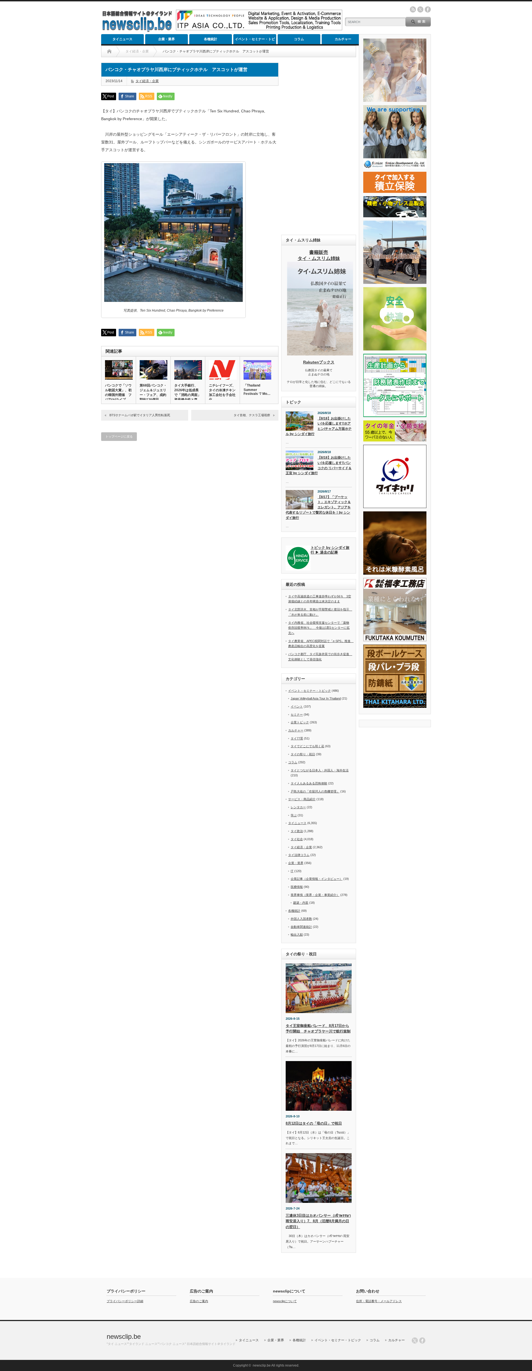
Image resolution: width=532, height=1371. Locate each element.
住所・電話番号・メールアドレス (379, 1301)
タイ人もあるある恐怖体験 (309, 783)
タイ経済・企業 (147, 81)
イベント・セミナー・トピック (255, 40)
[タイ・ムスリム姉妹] (320, 353)
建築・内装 (300, 902)
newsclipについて (285, 1301)
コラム (299, 39)
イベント (297, 706)
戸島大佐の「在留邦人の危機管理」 (315, 791)
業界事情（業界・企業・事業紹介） (315, 895)
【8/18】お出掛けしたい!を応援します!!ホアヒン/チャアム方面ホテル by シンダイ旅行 (319, 426)
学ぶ (294, 815)
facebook (428, 9)
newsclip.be (124, 1336)
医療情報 (297, 886)
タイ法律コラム (299, 855)
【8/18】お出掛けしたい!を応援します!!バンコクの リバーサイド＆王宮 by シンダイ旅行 (319, 465)
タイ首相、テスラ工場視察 (252, 415)
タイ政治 (297, 831)
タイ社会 (297, 839)
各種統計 (210, 39)
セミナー (297, 714)
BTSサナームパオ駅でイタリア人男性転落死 (139, 415)
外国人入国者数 (301, 918)
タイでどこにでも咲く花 (307, 746)
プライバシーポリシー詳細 (125, 1301)
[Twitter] (415, 1340)
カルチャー (343, 39)
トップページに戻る (119, 436)
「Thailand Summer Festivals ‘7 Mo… (257, 389)
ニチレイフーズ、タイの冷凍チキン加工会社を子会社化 (222, 392)
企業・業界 (166, 39)
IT (292, 871)
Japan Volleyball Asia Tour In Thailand (316, 698)
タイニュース (122, 39)
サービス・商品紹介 (302, 799)
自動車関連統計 (301, 926)
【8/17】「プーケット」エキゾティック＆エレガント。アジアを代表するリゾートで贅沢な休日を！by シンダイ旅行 (318, 507)
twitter (420, 9)
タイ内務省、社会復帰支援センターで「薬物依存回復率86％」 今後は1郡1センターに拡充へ (319, 628)
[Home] (109, 51)
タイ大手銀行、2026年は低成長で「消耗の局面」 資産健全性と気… (187, 392)
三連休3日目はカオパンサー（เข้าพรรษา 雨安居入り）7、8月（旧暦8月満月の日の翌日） (318, 1221)
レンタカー (298, 807)
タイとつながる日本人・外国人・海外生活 (320, 770)
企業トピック (300, 722)
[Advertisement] (318, 146)
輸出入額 (297, 934)
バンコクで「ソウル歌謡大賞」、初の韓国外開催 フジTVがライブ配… (118, 394)
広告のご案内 (199, 1301)
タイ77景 (297, 738)
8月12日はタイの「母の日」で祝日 (314, 1123)
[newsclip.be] (137, 30)
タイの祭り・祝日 (303, 754)
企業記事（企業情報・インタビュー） (316, 878)
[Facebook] (422, 1340)
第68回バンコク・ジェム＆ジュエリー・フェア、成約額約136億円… (153, 392)
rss (413, 9)
